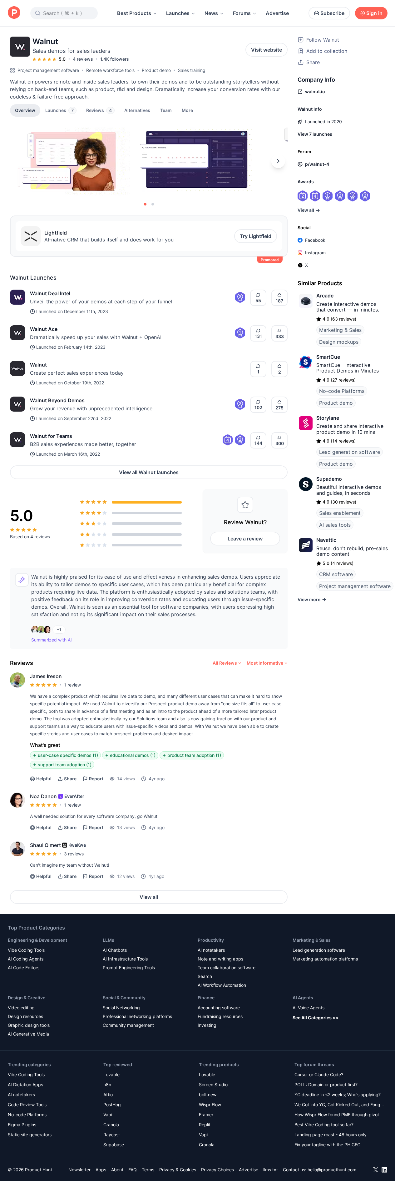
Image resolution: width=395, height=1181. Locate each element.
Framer (206, 1114)
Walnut (38, 365)
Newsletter (79, 1169)
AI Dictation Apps (25, 1084)
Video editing (21, 1007)
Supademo (329, 479)
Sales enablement (340, 513)
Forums (242, 13)
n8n (107, 1084)
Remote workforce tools (110, 70)
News (211, 13)
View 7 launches (315, 134)
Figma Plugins (22, 1124)
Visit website (266, 50)
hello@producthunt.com (332, 1169)
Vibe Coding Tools (26, 950)
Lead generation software (349, 452)
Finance (206, 997)
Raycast (111, 1134)
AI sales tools (335, 525)
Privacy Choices (217, 1169)
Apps (101, 1169)
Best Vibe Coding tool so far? (323, 1124)
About (117, 1169)
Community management (128, 1025)
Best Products (134, 13)
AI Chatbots (115, 950)
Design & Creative (26, 997)
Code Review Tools (27, 1104)
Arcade (324, 295)
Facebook (315, 240)
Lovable (111, 1074)
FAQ (132, 1169)
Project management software (48, 70)
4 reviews (83, 59)
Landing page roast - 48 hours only (330, 1134)
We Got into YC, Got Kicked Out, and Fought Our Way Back (339, 1105)
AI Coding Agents (25, 958)
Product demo (156, 70)
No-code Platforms (341, 391)
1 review (72, 684)
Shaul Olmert (45, 845)
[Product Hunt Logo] (14, 13)
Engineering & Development (37, 940)
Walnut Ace (43, 329)
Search (205, 976)
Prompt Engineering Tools (129, 967)
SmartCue (328, 357)
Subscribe (332, 13)
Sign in (374, 13)
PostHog (112, 1104)
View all (149, 897)
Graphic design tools (29, 1025)
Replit (204, 1124)
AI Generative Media (28, 1034)
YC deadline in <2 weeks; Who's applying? (337, 1094)
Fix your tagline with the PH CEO (327, 1144)
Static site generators (30, 1134)
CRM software (336, 574)
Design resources (25, 1016)
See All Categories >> (316, 1017)
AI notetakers (211, 950)
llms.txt (270, 1169)
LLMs (108, 940)
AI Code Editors (23, 967)
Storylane (327, 418)
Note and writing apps (220, 958)
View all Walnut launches (149, 472)
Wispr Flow (210, 1104)
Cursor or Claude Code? (318, 1074)
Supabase (113, 1144)
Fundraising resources (220, 1016)
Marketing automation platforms (325, 958)
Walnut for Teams (51, 436)
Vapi (107, 1114)
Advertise (277, 13)
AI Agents (303, 997)
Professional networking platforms (137, 1016)
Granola (111, 1124)
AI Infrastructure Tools (125, 958)
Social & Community (124, 997)
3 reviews (74, 853)
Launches (178, 13)
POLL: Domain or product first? (326, 1084)
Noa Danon (43, 796)
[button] (187, 110)
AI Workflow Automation (222, 985)
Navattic (326, 540)
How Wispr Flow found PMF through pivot (336, 1114)
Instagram (315, 252)
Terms (148, 1169)
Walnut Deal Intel (50, 293)
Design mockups (338, 342)
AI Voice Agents (308, 1007)
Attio (108, 1094)
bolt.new (207, 1094)
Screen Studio (213, 1084)
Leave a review (245, 538)
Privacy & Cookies (177, 1169)
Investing (207, 1025)
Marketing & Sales (340, 330)
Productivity (211, 940)
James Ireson (46, 676)
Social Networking (121, 1007)
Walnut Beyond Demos (57, 400)
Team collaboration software (226, 967)
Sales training (191, 70)
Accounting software (219, 1007)
